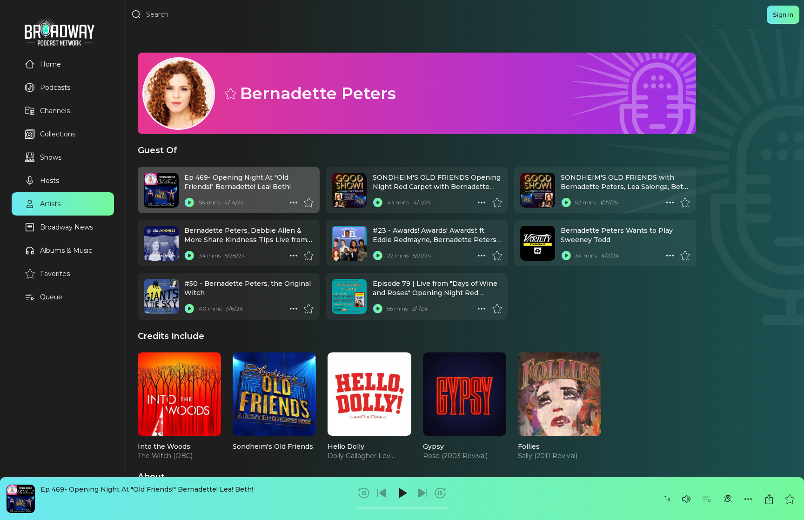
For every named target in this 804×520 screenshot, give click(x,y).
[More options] (748, 499)
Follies (529, 446)
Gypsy (433, 446)
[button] (686, 499)
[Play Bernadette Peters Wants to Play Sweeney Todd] (566, 255)
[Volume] (686, 499)
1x (667, 499)
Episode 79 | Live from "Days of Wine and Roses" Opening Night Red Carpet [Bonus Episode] (435, 293)
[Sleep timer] (728, 499)
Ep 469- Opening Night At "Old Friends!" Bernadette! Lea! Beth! (146, 489)
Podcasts (55, 87)
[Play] (402, 493)
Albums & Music (66, 250)
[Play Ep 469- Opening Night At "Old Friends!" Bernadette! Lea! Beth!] (189, 202)
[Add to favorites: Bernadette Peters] (230, 93)
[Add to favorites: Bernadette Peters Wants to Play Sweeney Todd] (685, 255)
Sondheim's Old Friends (273, 446)
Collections (57, 134)
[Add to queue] (707, 499)
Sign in (783, 14)
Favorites (55, 274)
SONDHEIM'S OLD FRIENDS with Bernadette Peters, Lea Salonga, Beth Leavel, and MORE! (624, 187)
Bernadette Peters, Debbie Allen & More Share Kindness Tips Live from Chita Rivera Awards (245, 240)
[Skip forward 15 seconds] (440, 493)
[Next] (422, 493)
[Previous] (382, 493)
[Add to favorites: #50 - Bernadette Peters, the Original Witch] (308, 309)
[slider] (402, 507)
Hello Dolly (346, 446)
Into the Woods (164, 446)
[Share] (769, 499)
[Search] (136, 14)
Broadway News (66, 227)
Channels (55, 111)
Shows (50, 157)
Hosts (49, 180)
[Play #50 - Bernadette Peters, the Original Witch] (189, 309)
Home (50, 64)
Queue (51, 297)
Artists (50, 204)
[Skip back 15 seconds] (363, 493)
